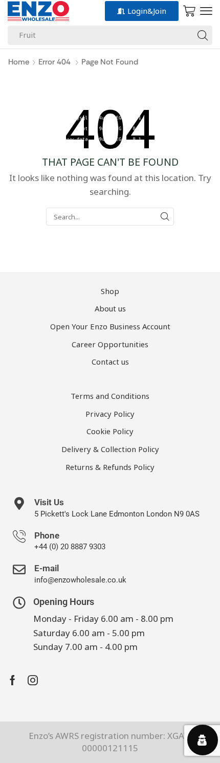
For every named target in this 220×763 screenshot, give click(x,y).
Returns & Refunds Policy (110, 467)
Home (18, 62)
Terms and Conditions (110, 396)
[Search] (202, 35)
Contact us (110, 361)
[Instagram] (33, 680)
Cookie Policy (110, 431)
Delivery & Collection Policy (110, 449)
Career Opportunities (110, 344)
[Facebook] (12, 680)
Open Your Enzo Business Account (110, 326)
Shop (110, 291)
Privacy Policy (110, 414)
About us (110, 308)
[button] (206, 11)
